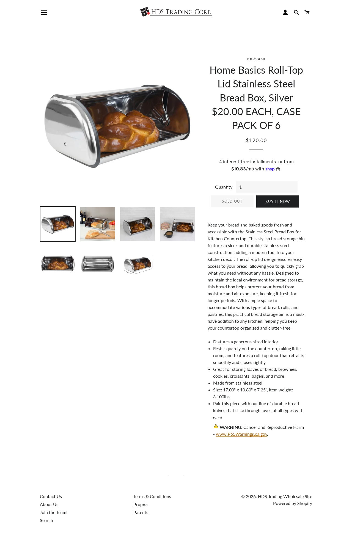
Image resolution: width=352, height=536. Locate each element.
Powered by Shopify (292, 503)
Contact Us (51, 496)
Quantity (223, 186)
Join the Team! (53, 512)
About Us (49, 504)
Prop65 (140, 504)
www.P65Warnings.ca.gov (241, 433)
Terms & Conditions (152, 496)
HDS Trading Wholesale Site (285, 496)
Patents (140, 512)
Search (46, 520)
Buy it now (277, 201)
